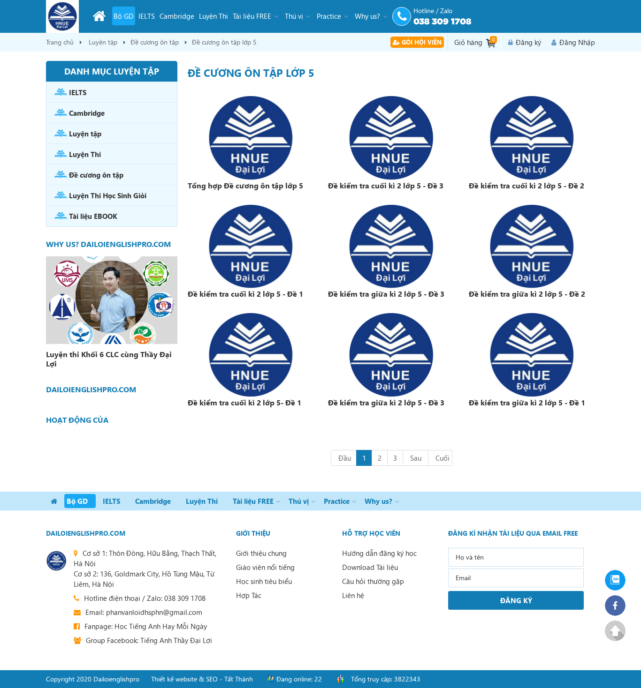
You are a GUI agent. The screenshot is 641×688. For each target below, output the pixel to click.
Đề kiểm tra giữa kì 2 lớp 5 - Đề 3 (386, 294)
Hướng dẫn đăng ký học (379, 553)
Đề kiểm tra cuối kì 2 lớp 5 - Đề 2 (526, 185)
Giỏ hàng (474, 42)
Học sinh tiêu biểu (264, 581)
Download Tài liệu (370, 567)
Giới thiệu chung (261, 553)
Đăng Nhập (577, 42)
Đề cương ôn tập (154, 41)
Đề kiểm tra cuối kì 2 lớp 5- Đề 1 (244, 402)
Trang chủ (60, 41)
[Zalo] (618, 580)
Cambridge (177, 16)
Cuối (442, 458)
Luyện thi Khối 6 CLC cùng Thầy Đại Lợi (109, 359)
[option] (111, 313)
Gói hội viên (421, 42)
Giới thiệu (253, 533)
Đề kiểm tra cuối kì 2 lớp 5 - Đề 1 (245, 294)
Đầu (344, 458)
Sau (415, 458)
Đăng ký (528, 42)
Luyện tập (103, 41)
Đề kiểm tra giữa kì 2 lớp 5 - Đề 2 (527, 294)
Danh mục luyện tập (111, 71)
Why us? (367, 16)
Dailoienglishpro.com (85, 533)
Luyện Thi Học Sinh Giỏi (107, 195)
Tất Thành (238, 678)
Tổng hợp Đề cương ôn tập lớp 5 (245, 185)
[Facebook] (618, 605)
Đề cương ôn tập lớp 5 (224, 41)
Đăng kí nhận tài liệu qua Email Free (513, 533)
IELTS (146, 16)
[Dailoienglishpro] (62, 16)
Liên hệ (353, 595)
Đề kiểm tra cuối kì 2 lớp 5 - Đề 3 (385, 185)
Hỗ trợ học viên (371, 533)
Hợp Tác (248, 595)
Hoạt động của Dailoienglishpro (81, 420)
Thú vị (294, 16)
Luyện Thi (213, 16)
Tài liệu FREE (252, 16)
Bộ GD (124, 16)
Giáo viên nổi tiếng (265, 567)
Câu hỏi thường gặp (373, 581)
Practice (329, 16)
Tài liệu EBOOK (93, 216)
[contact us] (56, 560)
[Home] (99, 16)
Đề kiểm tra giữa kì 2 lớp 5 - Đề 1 (527, 402)
